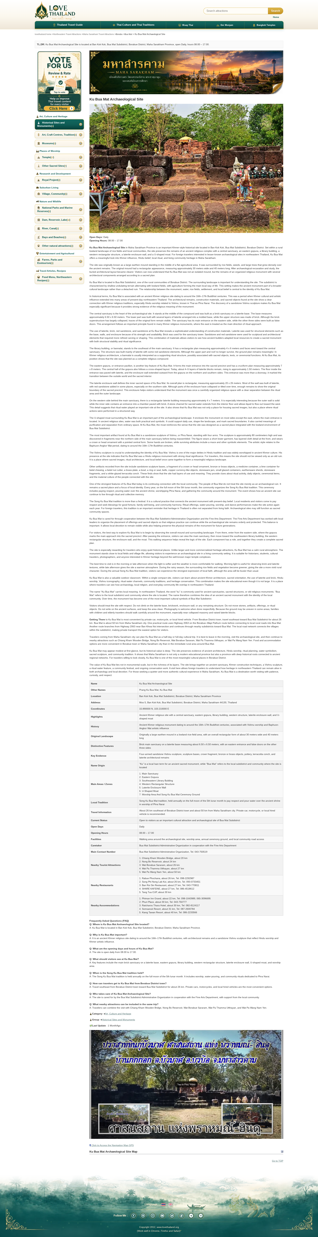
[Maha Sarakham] (186, 72)
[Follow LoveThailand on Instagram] (153, 1215)
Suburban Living (48, 187)
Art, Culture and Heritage (118, 1013)
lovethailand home (43, 34)
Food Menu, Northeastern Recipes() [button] (54, 279)
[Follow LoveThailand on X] (172, 1215)
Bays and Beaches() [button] (53, 237)
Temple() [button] (47, 157)
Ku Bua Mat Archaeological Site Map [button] (113, 1151)
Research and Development (55, 173)
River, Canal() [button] (50, 228)
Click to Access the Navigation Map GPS (112, 1145)
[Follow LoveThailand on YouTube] (162, 1215)
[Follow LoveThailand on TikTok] (181, 1215)
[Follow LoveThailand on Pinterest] (143, 1215)
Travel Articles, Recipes (52, 271)
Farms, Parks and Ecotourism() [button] (49, 261)
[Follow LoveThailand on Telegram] (191, 1215)
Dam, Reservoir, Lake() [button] (55, 219)
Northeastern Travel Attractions (67, 34)
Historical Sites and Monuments (118, 1019)
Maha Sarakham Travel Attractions (98, 34)
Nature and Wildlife (50, 201)
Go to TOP (277, 1161)
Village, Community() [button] (54, 193)
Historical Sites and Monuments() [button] (51, 124)
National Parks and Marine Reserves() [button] (55, 209)
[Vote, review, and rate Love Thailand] (59, 81)
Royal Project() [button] (50, 179)
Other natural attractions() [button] (57, 245)
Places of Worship (49, 151)
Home (276, 17)
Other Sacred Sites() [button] (54, 165)
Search (275, 10)
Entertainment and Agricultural (56, 253)
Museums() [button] (48, 143)
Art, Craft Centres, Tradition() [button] (59, 134)
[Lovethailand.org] (55, 10)
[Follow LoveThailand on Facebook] (133, 1215)
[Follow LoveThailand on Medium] (201, 1215)
